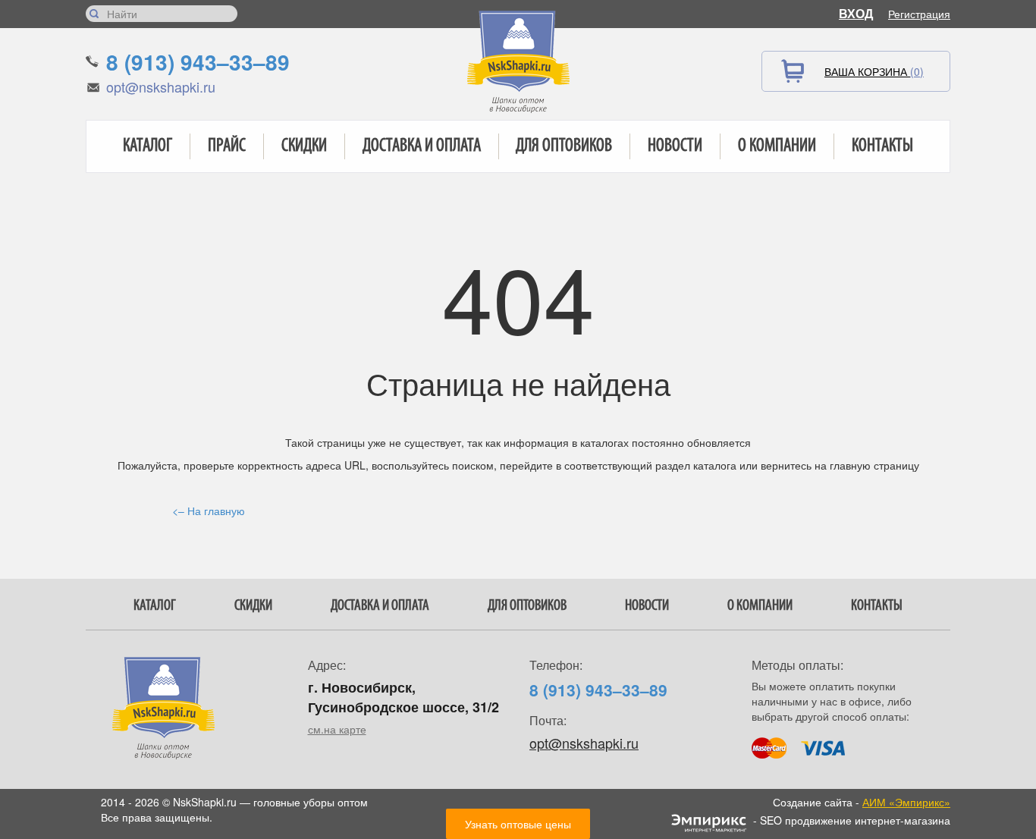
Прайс (227, 146)
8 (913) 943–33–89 (198, 61)
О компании (777, 146)
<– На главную (208, 510)
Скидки (304, 146)
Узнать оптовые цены (518, 823)
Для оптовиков (564, 146)
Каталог (147, 146)
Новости (675, 146)
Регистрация (919, 13)
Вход (856, 13)
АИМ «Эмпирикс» (906, 801)
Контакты (882, 146)
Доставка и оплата (422, 146)
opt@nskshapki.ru (160, 86)
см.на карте (337, 729)
